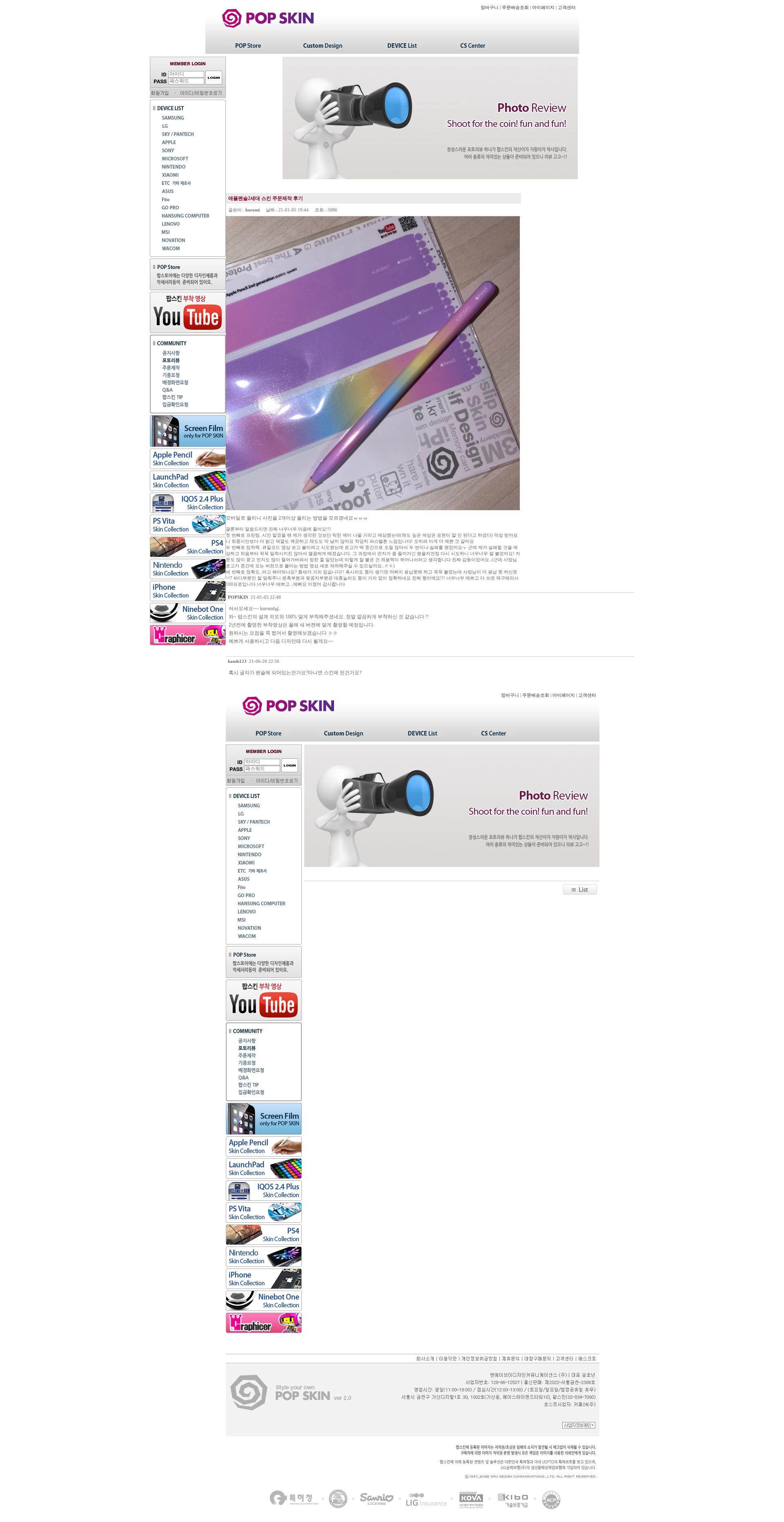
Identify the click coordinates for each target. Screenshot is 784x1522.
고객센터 (567, 7)
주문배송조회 (515, 7)
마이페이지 (543, 7)
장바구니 (490, 7)
